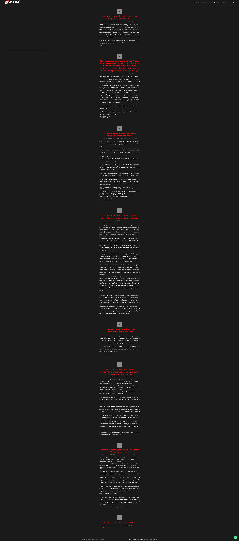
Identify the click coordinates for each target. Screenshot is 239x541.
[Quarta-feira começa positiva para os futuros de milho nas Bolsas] (119, 128)
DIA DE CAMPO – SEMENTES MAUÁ (119, 522)
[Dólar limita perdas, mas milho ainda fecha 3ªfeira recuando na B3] (119, 445)
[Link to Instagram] (233, 3)
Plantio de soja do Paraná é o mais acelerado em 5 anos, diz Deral (119, 330)
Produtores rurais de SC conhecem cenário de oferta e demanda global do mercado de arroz (119, 217)
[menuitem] (194, 3)
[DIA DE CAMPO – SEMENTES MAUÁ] (119, 517)
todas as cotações (115, 507)
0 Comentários (116, 21)
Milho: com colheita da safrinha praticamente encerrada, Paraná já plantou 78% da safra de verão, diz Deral (120, 371)
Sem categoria (128, 21)
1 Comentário (116, 525)
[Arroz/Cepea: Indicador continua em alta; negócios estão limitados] (119, 11)
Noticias (123, 21)
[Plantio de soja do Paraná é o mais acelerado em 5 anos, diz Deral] (119, 324)
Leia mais (101, 527)
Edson (135, 21)
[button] (235, 537)
